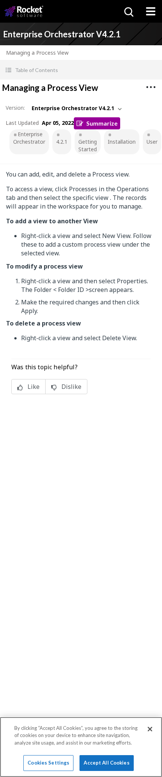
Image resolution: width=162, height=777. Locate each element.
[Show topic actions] (150, 87)
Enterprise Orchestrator (29, 138)
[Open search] (128, 11)
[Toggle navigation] (150, 11)
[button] (81, 70)
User (152, 141)
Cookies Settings (48, 763)
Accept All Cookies (106, 763)
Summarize (102, 123)
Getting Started (87, 145)
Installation (122, 141)
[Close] (150, 729)
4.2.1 (61, 141)
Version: (15, 107)
